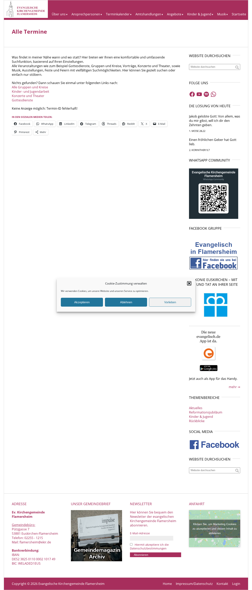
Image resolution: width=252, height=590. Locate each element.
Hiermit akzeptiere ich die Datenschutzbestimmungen (149, 546)
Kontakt (222, 584)
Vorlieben (170, 302)
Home (167, 584)
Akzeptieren (82, 302)
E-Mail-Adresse (140, 533)
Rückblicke (197, 421)
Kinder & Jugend (199, 14)
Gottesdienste (22, 100)
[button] (189, 283)
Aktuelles (195, 408)
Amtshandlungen (148, 14)
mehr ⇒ (234, 387)
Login (236, 584)
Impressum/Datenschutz (194, 584)
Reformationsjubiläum (205, 412)
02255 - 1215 (33, 538)
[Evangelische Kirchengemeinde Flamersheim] (26, 17)
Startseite (239, 14)
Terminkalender (118, 14)
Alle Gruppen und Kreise (30, 87)
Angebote (174, 14)
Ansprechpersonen (85, 14)
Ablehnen (126, 302)
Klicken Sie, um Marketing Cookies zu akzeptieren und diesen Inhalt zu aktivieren (215, 528)
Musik (221, 14)
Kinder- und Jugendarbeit (30, 91)
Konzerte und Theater (28, 96)
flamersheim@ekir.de (35, 542)
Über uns (59, 14)
